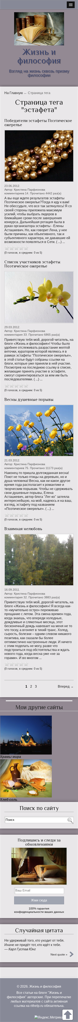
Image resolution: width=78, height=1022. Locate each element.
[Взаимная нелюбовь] (39, 560)
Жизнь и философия (39, 56)
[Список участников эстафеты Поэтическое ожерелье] (39, 297)
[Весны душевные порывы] (39, 431)
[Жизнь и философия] (39, 28)
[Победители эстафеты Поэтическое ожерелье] (39, 156)
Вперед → (66, 686)
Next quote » (59, 954)
